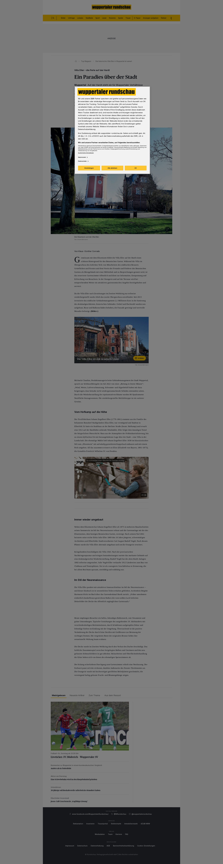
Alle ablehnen (112, 168)
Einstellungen (89, 168)
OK (135, 168)
